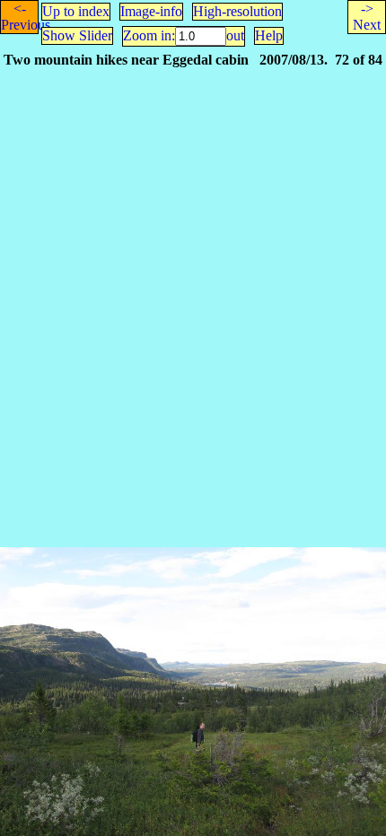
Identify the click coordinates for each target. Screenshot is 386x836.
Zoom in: (149, 35)
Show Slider (77, 35)
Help (269, 35)
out (235, 35)
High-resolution (237, 11)
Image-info (151, 11)
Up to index (76, 11)
